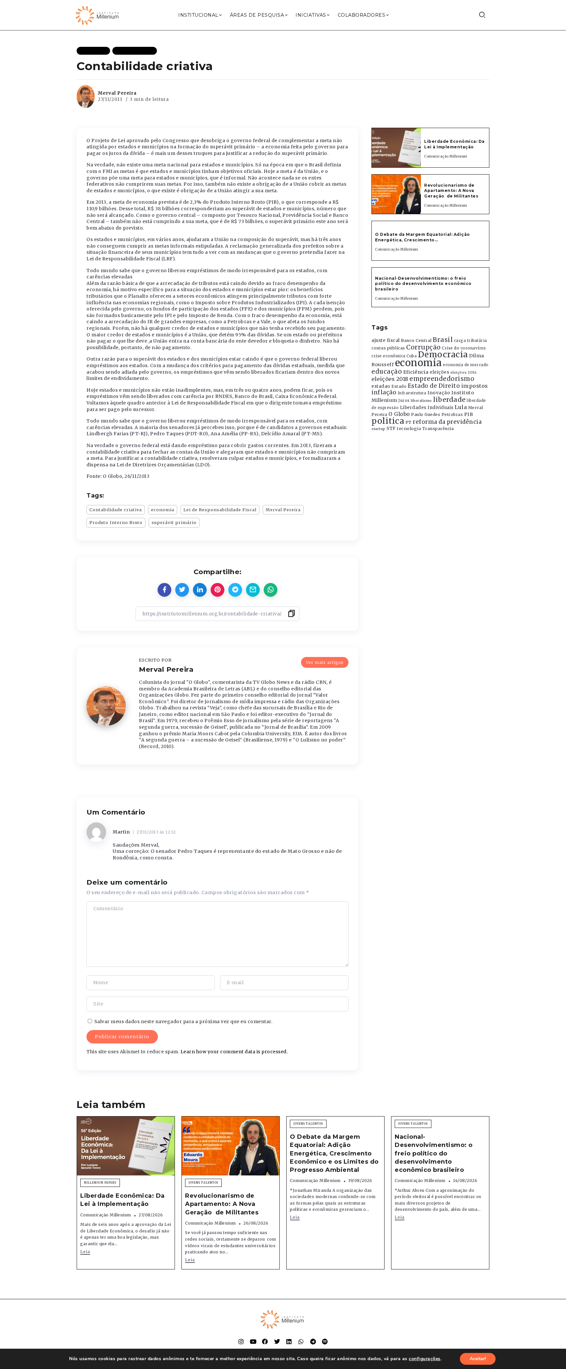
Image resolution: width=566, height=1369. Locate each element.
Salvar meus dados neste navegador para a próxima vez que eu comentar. (183, 1021)
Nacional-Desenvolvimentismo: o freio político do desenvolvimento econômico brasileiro (423, 284)
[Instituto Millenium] (98, 15)
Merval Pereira (117, 93)
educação (386, 371)
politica (387, 421)
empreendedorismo (441, 379)
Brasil (443, 340)
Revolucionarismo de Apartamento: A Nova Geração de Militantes (452, 191)
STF (391, 428)
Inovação (438, 393)
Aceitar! (478, 1359)
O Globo (399, 414)
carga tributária (470, 340)
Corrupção (423, 347)
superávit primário (174, 522)
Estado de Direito (434, 385)
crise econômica (388, 356)
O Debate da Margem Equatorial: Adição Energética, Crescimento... (422, 237)
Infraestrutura (412, 393)
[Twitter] (277, 1341)
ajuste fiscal (385, 340)
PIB (468, 414)
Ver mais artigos (325, 662)
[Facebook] (265, 1341)
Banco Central (416, 340)
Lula (461, 407)
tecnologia (409, 428)
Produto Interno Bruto (115, 522)
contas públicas (388, 348)
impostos (474, 386)
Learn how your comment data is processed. (234, 1052)
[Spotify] (325, 1341)
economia (162, 509)
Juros (404, 400)
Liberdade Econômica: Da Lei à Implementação (454, 144)
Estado (398, 386)
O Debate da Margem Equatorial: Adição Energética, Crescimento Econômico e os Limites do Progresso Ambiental (334, 1153)
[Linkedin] (289, 1341)
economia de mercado (466, 365)
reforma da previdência (447, 421)
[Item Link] (396, 147)
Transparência (438, 428)
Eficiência (416, 372)
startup (378, 429)
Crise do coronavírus (464, 348)
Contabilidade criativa (115, 509)
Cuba (411, 356)
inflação (383, 392)
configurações (425, 1359)
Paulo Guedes (425, 414)
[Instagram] (241, 1341)
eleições (439, 372)
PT (409, 422)
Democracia (443, 354)
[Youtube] (253, 1341)
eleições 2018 (389, 379)
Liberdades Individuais (427, 407)
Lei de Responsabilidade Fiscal (219, 509)
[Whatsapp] (301, 1341)
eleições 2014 (463, 372)
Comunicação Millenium (445, 156)
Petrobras (452, 414)
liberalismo (421, 401)
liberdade (449, 399)
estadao (380, 386)
